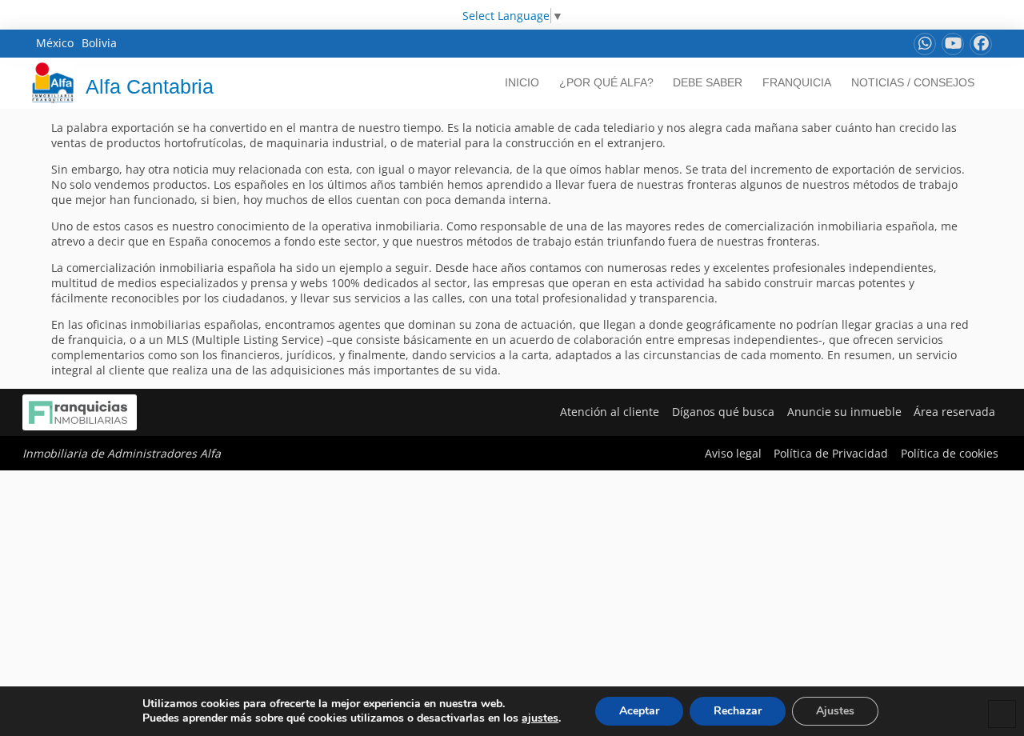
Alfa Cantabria (150, 86)
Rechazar (738, 710)
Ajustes (835, 710)
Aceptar (639, 710)
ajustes (540, 718)
